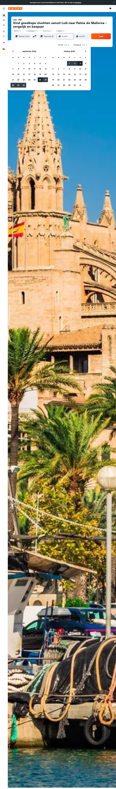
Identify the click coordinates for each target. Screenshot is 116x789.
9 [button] (23, 69)
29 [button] (18, 85)
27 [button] (46, 80)
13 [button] (45, 69)
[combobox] (47, 31)
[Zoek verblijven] (4, 20)
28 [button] (13, 85)
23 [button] (24, 80)
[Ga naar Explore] (4, 31)
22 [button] (18, 80)
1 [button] (18, 63)
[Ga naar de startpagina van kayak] (15, 8)
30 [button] (24, 85)
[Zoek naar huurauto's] (4, 25)
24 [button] (29, 80)
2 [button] (23, 63)
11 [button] (34, 69)
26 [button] (40, 80)
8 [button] (18, 69)
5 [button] (40, 63)
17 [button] (29, 74)
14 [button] (13, 74)
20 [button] (45, 74)
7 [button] (12, 69)
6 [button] (45, 63)
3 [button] (29, 63)
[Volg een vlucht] (4, 36)
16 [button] (24, 74)
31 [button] (80, 85)
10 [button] (29, 69)
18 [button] (35, 74)
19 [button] (40, 74)
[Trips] (4, 42)
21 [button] (13, 80)
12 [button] (40, 69)
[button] (113, 2)
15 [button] (18, 74)
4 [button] (34, 63)
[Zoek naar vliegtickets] (4, 15)
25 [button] (35, 80)
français (78, 2)
